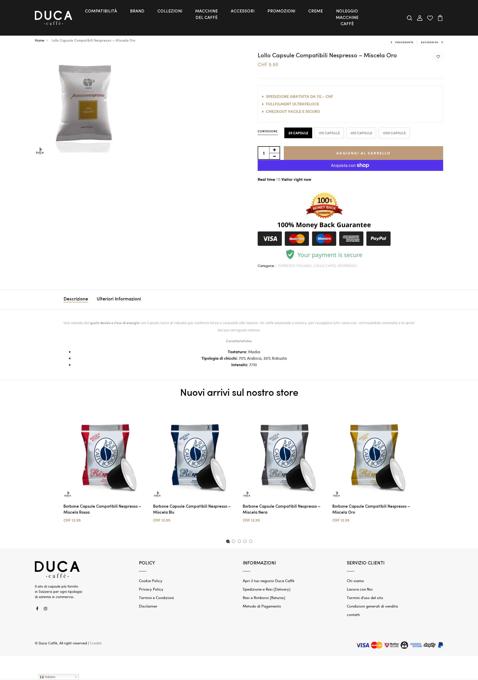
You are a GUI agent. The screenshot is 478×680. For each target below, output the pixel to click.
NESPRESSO (347, 265)
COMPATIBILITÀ (101, 11)
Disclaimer (148, 606)
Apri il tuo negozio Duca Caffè (268, 580)
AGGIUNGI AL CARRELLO (363, 153)
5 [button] (251, 542)
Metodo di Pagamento (262, 606)
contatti (353, 614)
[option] (104, 471)
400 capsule (361, 133)
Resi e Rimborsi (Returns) (264, 597)
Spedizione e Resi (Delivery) (266, 589)
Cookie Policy (150, 580)
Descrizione (75, 299)
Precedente (404, 42)
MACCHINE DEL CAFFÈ (206, 14)
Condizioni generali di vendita (372, 606)
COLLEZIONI (169, 11)
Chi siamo (355, 580)
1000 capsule (394, 133)
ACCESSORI (242, 11)
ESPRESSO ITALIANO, (296, 265)
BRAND (137, 11)
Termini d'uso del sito (365, 597)
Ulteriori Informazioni (119, 299)
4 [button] (246, 542)
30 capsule (298, 133)
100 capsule (329, 133)
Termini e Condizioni (156, 597)
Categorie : (267, 265)
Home (39, 40)
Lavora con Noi (360, 589)
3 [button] (240, 542)
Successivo (430, 42)
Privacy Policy (151, 589)
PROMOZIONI (281, 11)
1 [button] (228, 542)
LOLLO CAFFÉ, (326, 265)
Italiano (49, 677)
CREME (315, 11)
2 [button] (234, 542)
